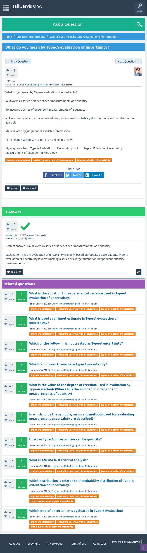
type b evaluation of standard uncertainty (52, 501)
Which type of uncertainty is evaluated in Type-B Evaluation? (76, 511)
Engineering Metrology (38, 84)
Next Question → (128, 61)
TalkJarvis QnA (27, 6)
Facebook (56, 175)
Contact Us (99, 543)
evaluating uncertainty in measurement (54, 160)
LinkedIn (97, 175)
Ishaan (81, 304)
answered (10, 235)
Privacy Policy (55, 543)
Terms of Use (78, 543)
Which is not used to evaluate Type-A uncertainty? (68, 364)
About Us (14, 543)
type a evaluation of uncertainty (93, 160)
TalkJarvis (133, 541)
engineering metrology (18, 160)
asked (8, 84)
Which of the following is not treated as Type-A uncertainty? (76, 343)
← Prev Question (18, 61)
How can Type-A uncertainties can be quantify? (65, 439)
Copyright (33, 543)
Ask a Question (68, 24)
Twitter (77, 175)
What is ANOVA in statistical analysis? (58, 460)
